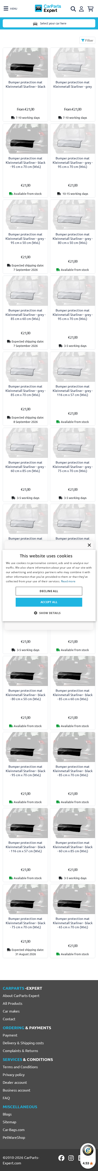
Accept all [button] (49, 602)
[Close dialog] (89, 545)
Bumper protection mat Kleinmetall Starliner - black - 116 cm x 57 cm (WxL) (25, 846)
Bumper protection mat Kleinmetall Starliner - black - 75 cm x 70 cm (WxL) (25, 922)
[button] (49, 612)
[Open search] (74, 9)
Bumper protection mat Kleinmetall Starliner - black (25, 84)
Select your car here (52, 23)
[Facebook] (61, 1158)
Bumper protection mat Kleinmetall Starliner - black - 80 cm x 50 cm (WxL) (25, 694)
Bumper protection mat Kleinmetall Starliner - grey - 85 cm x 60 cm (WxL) (25, 314)
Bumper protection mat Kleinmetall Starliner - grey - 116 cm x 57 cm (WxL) (73, 390)
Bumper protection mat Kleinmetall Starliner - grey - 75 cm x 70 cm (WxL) (73, 466)
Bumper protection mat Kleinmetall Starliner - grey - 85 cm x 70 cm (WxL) (25, 390)
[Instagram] (71, 1158)
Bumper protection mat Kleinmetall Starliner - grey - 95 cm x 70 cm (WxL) (73, 162)
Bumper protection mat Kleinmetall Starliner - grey (72, 84)
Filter (89, 40)
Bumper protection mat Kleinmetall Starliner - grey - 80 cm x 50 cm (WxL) (73, 238)
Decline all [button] (49, 591)
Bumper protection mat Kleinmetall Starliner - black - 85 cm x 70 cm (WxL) (73, 770)
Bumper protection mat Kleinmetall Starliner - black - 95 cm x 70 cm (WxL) (25, 162)
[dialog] (49, 585)
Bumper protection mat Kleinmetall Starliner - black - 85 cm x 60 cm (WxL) (73, 694)
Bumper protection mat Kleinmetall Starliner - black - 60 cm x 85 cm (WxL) (73, 846)
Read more (68, 581)
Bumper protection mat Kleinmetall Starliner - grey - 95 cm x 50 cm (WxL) (25, 238)
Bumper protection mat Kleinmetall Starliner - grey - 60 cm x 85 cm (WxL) (25, 466)
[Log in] (82, 8)
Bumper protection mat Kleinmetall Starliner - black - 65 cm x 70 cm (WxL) (73, 922)
